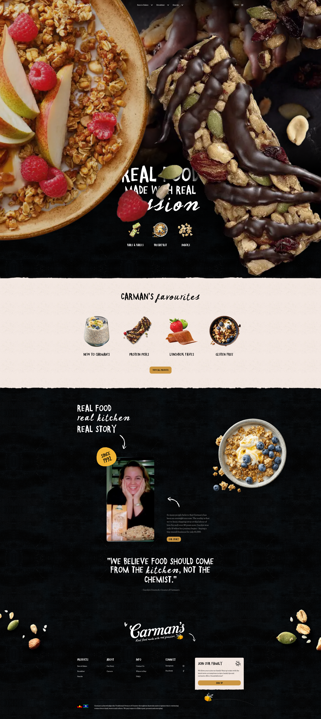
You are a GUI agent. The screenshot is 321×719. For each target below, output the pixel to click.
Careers (110, 671)
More (237, 5)
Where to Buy (141, 671)
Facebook (169, 671)
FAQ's (138, 676)
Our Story (174, 539)
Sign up (219, 683)
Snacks (176, 5)
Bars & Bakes (142, 5)
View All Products (161, 370)
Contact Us (140, 666)
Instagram (169, 666)
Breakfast (160, 5)
